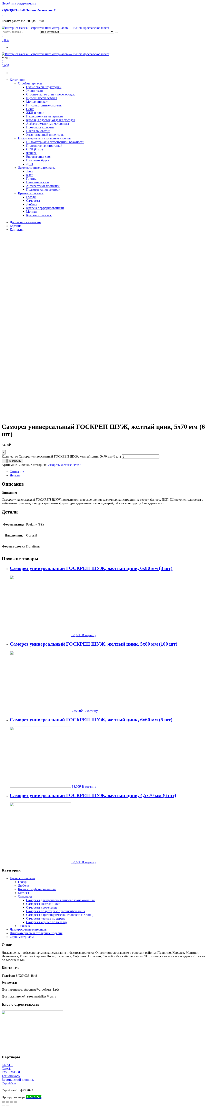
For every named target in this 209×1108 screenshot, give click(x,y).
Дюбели (31, 204)
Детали (15, 475)
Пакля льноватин (38, 131)
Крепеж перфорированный (45, 208)
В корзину (15, 460)
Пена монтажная (37, 182)
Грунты (31, 178)
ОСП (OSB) (34, 149)
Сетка (30, 109)
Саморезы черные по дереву (45, 918)
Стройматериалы (30, 83)
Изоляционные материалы (44, 116)
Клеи (29, 175)
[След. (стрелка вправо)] (7, 1105)
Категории (17, 79)
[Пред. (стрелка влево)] (3, 1105)
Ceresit (6, 1068)
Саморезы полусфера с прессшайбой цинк (55, 911)
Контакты (16, 229)
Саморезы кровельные (41, 907)
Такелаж (24, 925)
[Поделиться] (7, 1102)
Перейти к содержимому (19, 3)
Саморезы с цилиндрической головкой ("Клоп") (59, 914)
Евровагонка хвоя (38, 156)
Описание (17, 471)
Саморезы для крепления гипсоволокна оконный (60, 900)
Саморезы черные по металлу (46, 922)
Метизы (31, 211)
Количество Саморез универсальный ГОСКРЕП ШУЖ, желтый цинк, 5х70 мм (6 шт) (61, 456)
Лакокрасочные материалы (37, 167)
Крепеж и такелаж (30, 193)
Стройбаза (9, 1083)
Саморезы (33, 200)
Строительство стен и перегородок (50, 94)
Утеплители (34, 90)
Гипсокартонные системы (44, 105)
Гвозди (31, 197)
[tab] (108, 472)
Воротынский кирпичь (18, 1079)
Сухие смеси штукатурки (43, 87)
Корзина (15, 226)
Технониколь (11, 1076)
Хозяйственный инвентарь (44, 134)
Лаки (29, 171)
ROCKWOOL (11, 1072)
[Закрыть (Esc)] (3, 1102)
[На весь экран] (11, 1102)
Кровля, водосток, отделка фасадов (50, 120)
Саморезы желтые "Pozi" (64, 464)
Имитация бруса (37, 160)
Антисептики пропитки (43, 186)
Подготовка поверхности (43, 189)
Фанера (31, 153)
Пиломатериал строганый (44, 145)
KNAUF (7, 1065)
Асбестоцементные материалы (47, 123)
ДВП (29, 164)
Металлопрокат (37, 101)
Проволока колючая (40, 127)
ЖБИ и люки (35, 112)
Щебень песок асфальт (41, 98)
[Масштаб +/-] (15, 1102)
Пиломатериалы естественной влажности (55, 142)
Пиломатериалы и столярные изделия (44, 138)
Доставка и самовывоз (25, 222)
